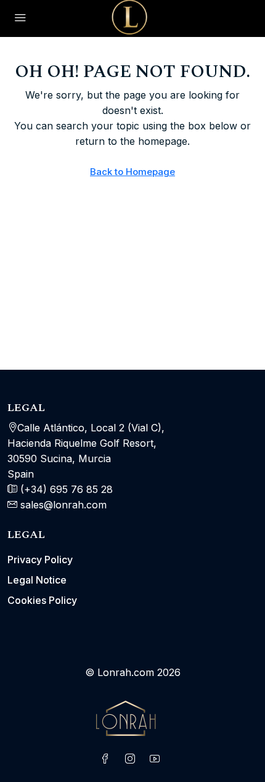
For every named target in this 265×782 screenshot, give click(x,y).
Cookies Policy (42, 600)
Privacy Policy (40, 559)
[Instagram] (132, 759)
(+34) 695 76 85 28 (65, 489)
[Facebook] (107, 759)
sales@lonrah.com (63, 505)
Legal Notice (37, 580)
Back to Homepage (132, 171)
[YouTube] (157, 759)
